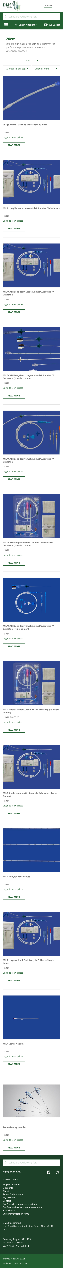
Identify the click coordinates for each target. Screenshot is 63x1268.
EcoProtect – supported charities (20, 1203)
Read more (14, 145)
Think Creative (20, 1263)
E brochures (9, 1210)
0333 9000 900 (12, 1172)
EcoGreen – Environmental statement (22, 1207)
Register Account (11, 1184)
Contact (7, 1200)
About (6, 1191)
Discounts (8, 1187)
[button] (6, 24)
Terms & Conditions (13, 1194)
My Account (9, 1197)
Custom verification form (16, 1213)
